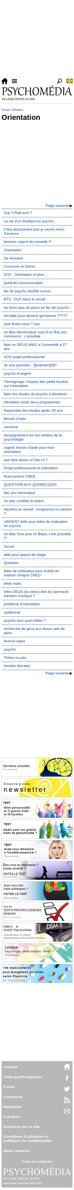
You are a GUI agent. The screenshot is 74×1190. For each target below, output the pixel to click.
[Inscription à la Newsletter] (67, 83)
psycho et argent (17, 373)
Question (11, 563)
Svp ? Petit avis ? (18, 213)
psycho (10, 649)
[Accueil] (6, 83)
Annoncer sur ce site (21, 1127)
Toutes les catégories (37, 1161)
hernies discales (17, 666)
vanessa (11, 427)
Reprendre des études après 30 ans (33, 410)
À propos (11, 1117)
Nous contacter (16, 1151)
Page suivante (57, 206)
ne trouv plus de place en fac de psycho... (38, 308)
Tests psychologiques (22, 1077)
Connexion (13, 1097)
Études (17, 109)
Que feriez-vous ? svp (22, 324)
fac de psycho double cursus (27, 291)
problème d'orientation (22, 604)
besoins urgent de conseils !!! (27, 242)
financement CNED (19, 476)
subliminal (12, 612)
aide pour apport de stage (25, 555)
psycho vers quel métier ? (25, 621)
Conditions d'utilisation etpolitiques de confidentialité (27, 1139)
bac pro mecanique (19, 493)
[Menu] (15, 83)
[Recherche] (58, 83)
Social (9, 546)
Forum (6, 109)
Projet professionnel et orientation (31, 468)
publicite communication (23, 283)
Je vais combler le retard (24, 501)
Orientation (13, 250)
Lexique (10, 1067)
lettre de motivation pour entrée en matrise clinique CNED (31, 573)
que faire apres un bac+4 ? (26, 460)
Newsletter (12, 1107)
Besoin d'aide (15, 419)
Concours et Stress (19, 266)
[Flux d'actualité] (67, 1102)
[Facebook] (67, 1079)
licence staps (14, 641)
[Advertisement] (37, 39)
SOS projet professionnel (24, 357)
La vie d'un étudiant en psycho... (30, 221)
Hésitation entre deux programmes (32, 402)
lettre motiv (12, 584)
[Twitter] (67, 1091)
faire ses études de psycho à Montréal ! (36, 394)
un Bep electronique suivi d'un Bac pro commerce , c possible (35, 334)
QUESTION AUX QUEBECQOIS (30, 485)
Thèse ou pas (15, 658)
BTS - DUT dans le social (24, 299)
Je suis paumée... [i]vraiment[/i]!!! (30, 365)
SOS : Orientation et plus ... (26, 275)
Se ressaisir (13, 258)
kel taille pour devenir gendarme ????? (35, 316)
